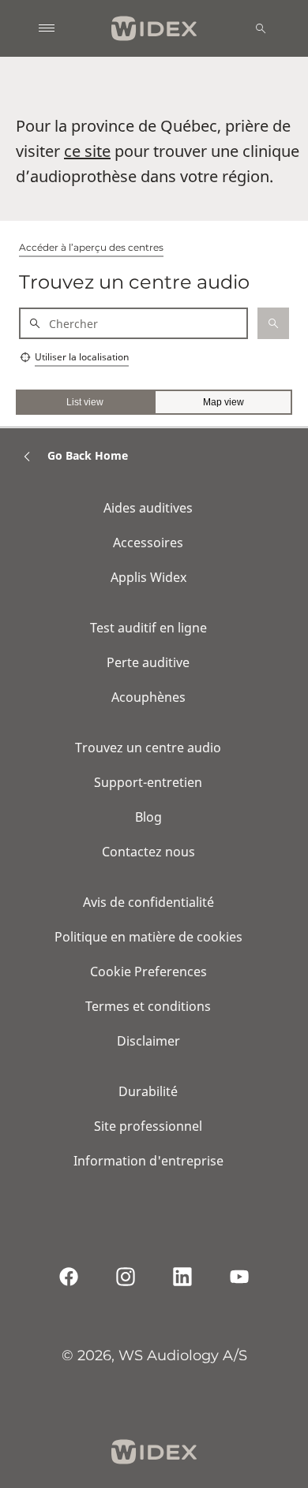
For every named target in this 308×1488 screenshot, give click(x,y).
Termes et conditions (148, 1006)
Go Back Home (87, 455)
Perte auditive (148, 662)
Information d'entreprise (148, 1160)
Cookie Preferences (148, 971)
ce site (87, 151)
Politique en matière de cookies (148, 936)
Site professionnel (148, 1126)
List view (84, 402)
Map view (223, 402)
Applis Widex (148, 577)
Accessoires (148, 542)
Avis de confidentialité (148, 902)
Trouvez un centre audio (148, 747)
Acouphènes (148, 697)
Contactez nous (148, 851)
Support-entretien (148, 782)
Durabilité (148, 1091)
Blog (148, 817)
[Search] (260, 28)
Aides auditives (148, 508)
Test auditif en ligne (148, 627)
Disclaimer (148, 1041)
